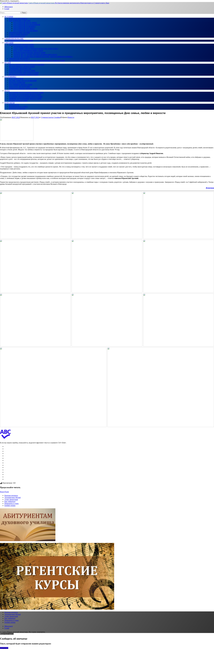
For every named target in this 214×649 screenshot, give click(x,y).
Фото (7, 91)
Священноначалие (14, 39)
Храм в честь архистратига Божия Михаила (35, 55)
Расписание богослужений (23, 81)
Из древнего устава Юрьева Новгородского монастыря (37, 61)
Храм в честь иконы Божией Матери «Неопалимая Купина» (43, 57)
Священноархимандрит (21, 41)
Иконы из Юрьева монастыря (23, 75)
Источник (210, 188)
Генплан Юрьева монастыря (23, 89)
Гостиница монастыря (20, 85)
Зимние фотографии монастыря (25, 99)
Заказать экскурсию (19, 87)
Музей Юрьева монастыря (22, 67)
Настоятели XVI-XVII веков (26, 25)
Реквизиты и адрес (18, 107)
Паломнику (10, 77)
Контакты (9, 103)
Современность (17, 37)
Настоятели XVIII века (24, 27)
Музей (7, 63)
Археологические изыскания (24, 73)
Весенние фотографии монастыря (26, 93)
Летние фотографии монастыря (25, 95)
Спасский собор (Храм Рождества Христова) (35, 49)
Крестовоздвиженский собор (28, 51)
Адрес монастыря (11, 499)
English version (9, 505)
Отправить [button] (4, 648)
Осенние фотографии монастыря (25, 97)
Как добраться (16, 79)
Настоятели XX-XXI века (25, 31)
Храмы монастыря (18, 101)
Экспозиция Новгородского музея (26, 65)
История (8, 17)
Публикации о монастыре (22, 71)
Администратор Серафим (51, 117)
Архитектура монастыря (21, 45)
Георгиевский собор (23, 47)
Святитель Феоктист (19, 59)
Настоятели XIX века (24, 29)
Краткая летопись (18, 19)
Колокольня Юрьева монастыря (29, 53)
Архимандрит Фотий (19, 33)
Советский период (18, 35)
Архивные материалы (20, 69)
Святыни (8, 43)
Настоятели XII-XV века (25, 23)
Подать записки (17, 83)
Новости (71, 117)
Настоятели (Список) (19, 21)
